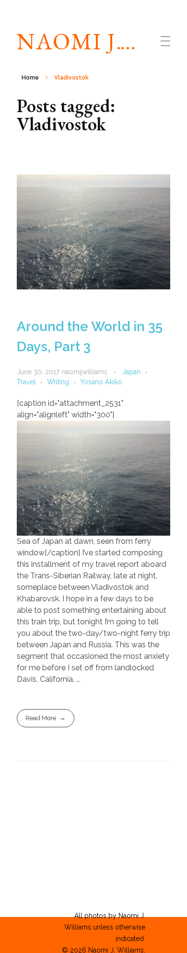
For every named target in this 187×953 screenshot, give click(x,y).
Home (30, 77)
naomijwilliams (85, 372)
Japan (131, 372)
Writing (58, 382)
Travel (26, 382)
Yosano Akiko (101, 382)
